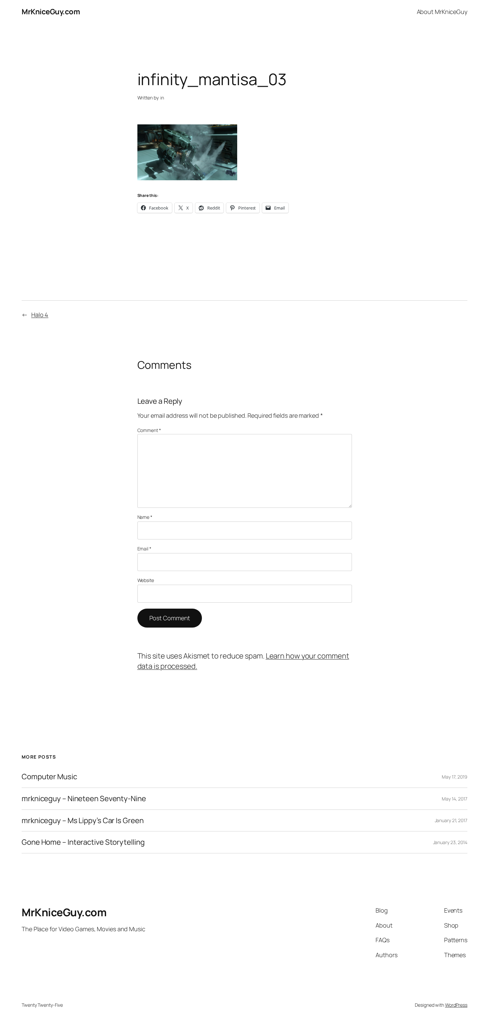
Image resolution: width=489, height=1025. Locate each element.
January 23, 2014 (450, 842)
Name (144, 517)
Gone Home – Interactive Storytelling (83, 842)
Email (144, 548)
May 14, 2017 (454, 799)
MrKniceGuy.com (51, 12)
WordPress (456, 1005)
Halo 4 (39, 315)
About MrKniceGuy (442, 12)
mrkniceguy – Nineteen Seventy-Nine (84, 799)
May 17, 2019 (454, 777)
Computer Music (49, 777)
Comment (149, 430)
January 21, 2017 (451, 820)
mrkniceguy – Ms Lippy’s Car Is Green (82, 820)
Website (145, 580)
